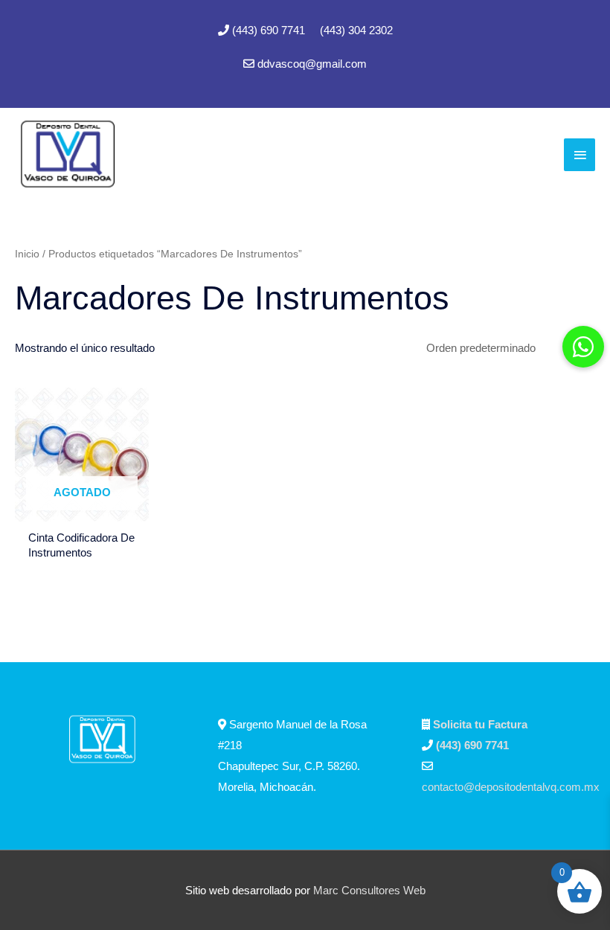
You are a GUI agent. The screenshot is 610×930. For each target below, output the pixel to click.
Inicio (27, 254)
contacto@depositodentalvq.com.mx (511, 786)
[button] (583, 347)
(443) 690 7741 (270, 30)
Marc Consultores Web (369, 890)
